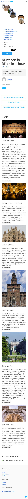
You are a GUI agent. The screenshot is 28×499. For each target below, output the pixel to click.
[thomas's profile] (4, 81)
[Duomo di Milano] (21, 21)
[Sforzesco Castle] (12, 14)
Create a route (5, 474)
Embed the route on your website (14, 107)
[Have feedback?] (25, 496)
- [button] (3, 7)
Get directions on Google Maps (14, 97)
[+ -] (14, 14)
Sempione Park (8, 38)
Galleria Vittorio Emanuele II (11, 31)
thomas (10, 80)
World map (4, 476)
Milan (3, 67)
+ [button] (3, 5)
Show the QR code (14, 102)
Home (3, 472)
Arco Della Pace (8, 40)
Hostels (4, 483)
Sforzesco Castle (8, 36)
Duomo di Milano (8, 34)
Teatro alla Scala (8, 29)
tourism (3, 88)
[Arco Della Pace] (6, 8)
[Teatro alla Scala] (21, 18)
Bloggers (4, 484)
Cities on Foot (8, 2)
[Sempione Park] (10, 11)
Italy (7, 67)
